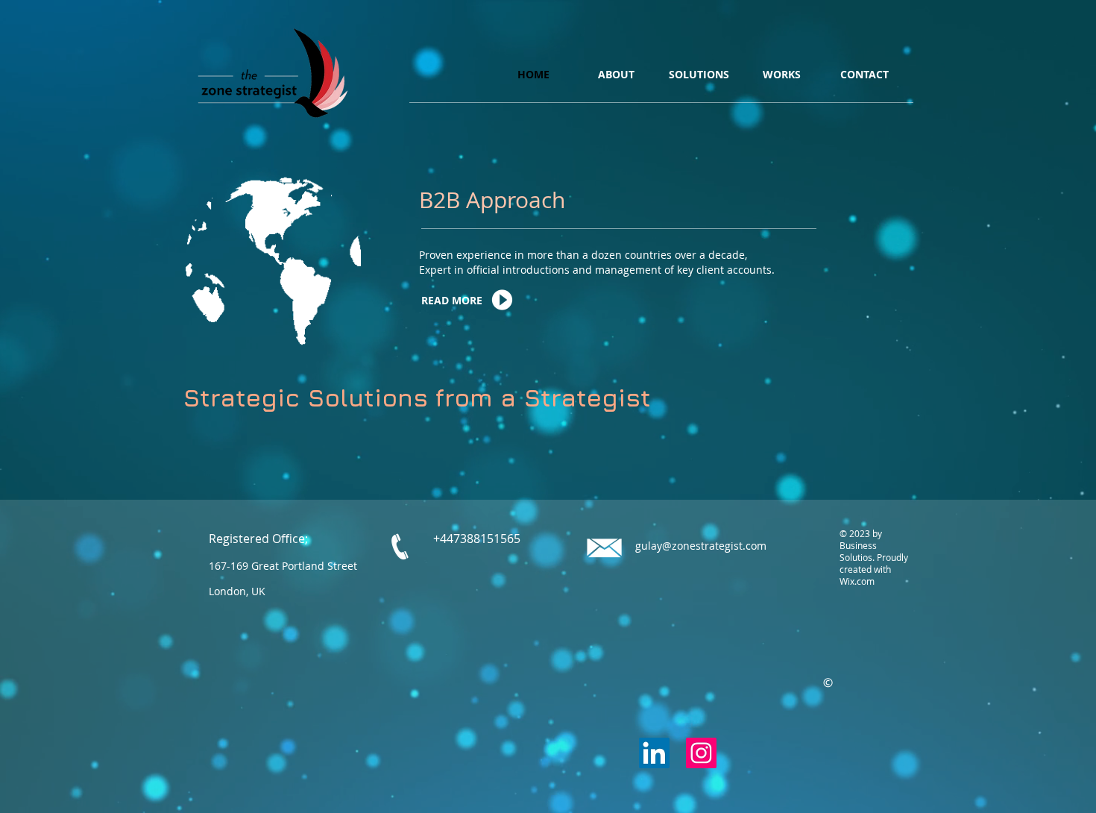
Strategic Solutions (305, 397)
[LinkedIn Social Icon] (654, 753)
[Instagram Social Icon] (701, 753)
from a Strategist (543, 397)
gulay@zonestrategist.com (700, 546)
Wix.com (857, 581)
